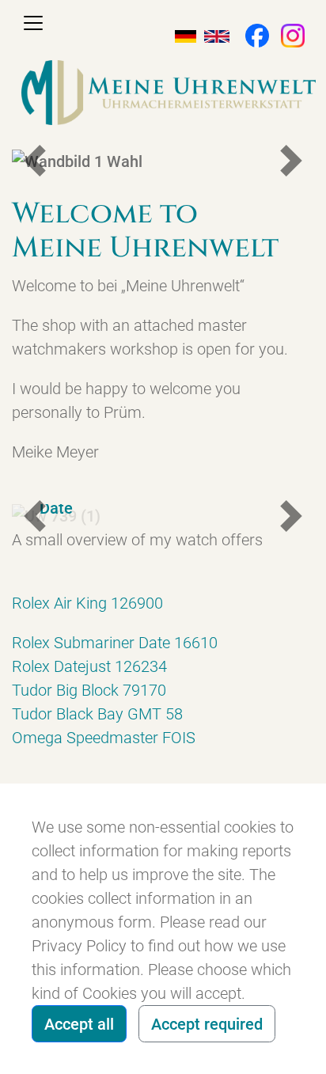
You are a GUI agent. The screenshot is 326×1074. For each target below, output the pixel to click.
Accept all (79, 1024)
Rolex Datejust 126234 (89, 666)
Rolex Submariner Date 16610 (115, 642)
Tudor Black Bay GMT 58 (97, 713)
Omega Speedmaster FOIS (103, 737)
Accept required (207, 1024)
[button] (249, 34)
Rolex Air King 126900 (87, 603)
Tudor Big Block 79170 (89, 690)
